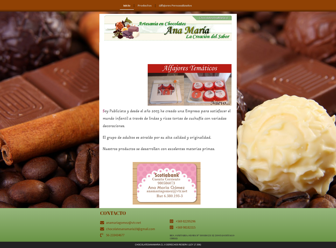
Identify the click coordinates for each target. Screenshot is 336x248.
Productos (145, 6)
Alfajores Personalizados (175, 6)
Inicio (126, 6)
